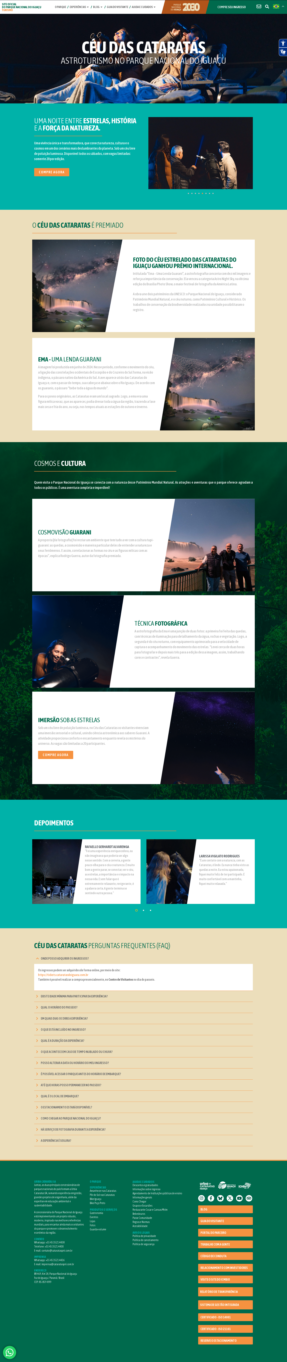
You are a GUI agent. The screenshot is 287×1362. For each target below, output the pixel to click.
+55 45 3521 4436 (55, 1260)
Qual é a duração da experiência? (62, 1040)
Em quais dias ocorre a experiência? (64, 1018)
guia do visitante (117, 7)
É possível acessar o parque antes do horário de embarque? (81, 1074)
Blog (96, 7)
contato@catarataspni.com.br (57, 1250)
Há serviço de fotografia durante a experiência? (73, 1129)
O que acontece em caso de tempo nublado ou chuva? (76, 1051)
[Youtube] (239, 1198)
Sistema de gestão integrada (219, 1304)
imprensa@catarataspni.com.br (58, 1264)
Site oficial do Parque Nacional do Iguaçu (21, 7)
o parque (60, 7)
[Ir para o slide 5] (202, 193)
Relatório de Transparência (219, 1291)
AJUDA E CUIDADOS (143, 1181)
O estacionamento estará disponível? (66, 1107)
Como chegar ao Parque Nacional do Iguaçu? (71, 1118)
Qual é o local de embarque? (60, 1096)
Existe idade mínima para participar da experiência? (74, 996)
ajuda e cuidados (142, 7)
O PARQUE (95, 1181)
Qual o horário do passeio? (59, 1007)
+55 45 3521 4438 (55, 1242)
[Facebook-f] (211, 1198)
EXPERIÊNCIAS (98, 1187)
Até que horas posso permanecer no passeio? (71, 1085)
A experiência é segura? (56, 1140)
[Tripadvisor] (249, 1198)
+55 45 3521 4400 (54, 1246)
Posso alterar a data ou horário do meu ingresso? (75, 1063)
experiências (78, 7)
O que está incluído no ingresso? (63, 1029)
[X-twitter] (230, 1198)
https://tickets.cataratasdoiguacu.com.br (63, 975)
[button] (143, 958)
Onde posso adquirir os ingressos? (65, 958)
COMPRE (231, 7)
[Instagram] (201, 1198)
